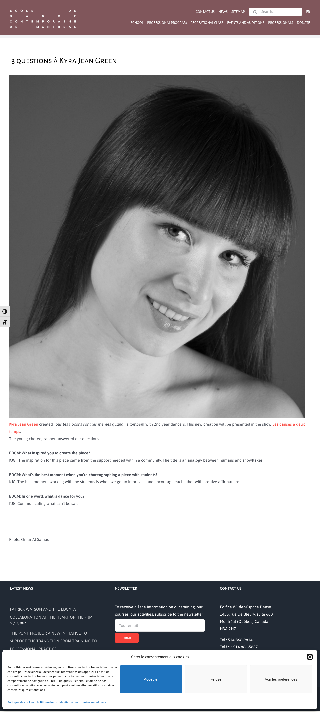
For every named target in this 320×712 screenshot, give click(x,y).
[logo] (43, 8)
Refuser (216, 679)
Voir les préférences (281, 679)
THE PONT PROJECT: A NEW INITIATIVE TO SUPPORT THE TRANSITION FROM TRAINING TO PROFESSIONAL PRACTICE (53, 641)
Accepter (151, 679)
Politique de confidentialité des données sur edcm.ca (72, 702)
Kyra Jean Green (23, 424)
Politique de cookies (21, 702)
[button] (310, 656)
